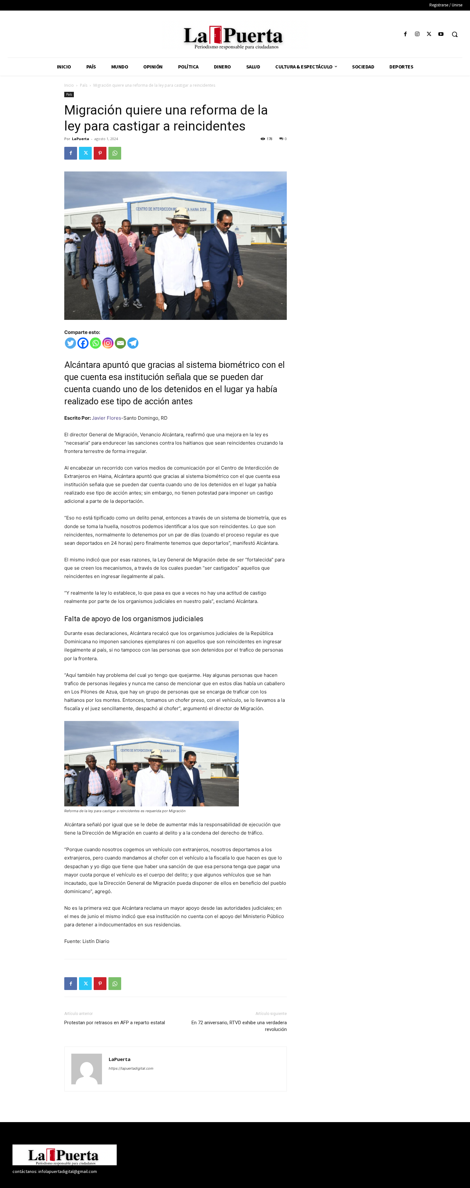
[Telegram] (132, 343)
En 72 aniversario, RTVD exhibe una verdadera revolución (239, 1026)
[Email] (120, 343)
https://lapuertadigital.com (131, 1068)
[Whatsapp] (95, 343)
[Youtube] (441, 34)
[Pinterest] (100, 153)
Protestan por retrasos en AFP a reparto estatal (114, 1023)
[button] (454, 34)
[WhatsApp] (114, 153)
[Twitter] (429, 34)
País (83, 85)
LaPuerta (80, 138)
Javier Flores (106, 418)
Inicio (69, 85)
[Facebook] (405, 34)
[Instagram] (417, 34)
